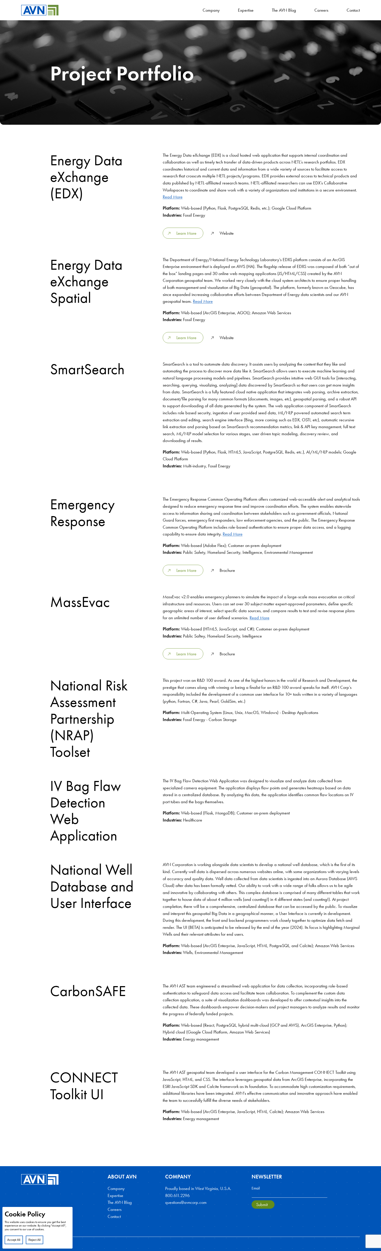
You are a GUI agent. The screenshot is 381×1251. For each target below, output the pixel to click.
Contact (353, 10)
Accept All (13, 1240)
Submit (262, 1204)
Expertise (246, 10)
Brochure (227, 570)
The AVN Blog (284, 10)
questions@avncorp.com (186, 1202)
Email (256, 1188)
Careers (321, 10)
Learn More (185, 233)
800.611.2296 (177, 1195)
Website (226, 233)
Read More (173, 197)
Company (211, 10)
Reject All (34, 1240)
